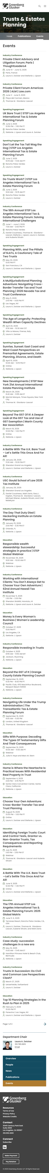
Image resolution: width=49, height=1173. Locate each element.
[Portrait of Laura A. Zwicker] (7, 1045)
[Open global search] (40, 6)
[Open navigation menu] (45, 6)
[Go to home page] (13, 6)
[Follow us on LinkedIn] (4, 1147)
